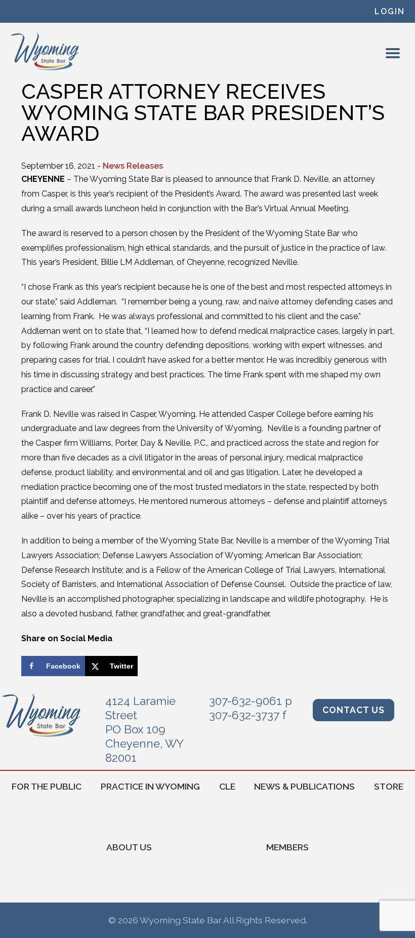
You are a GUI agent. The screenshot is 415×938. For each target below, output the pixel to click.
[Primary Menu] (393, 53)
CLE (227, 786)
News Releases (133, 166)
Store (388, 786)
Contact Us (353, 710)
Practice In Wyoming (150, 786)
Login (390, 11)
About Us (129, 847)
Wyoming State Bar (45, 51)
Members (287, 847)
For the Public (46, 786)
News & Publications (304, 786)
